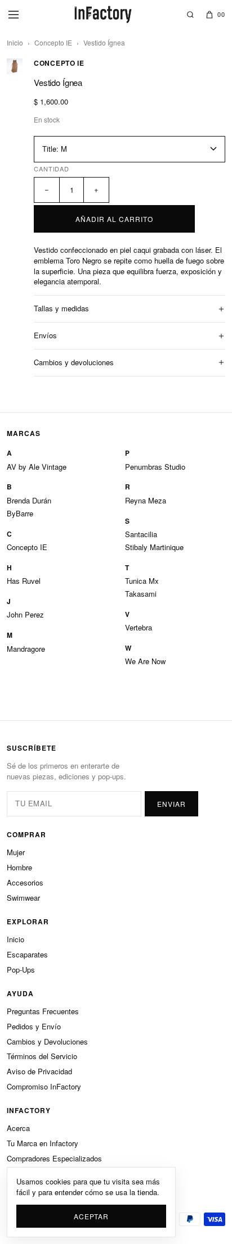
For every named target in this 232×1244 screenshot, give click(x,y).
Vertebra (138, 627)
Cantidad (51, 169)
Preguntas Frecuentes (43, 1011)
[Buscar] (190, 14)
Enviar (171, 804)
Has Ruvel (24, 580)
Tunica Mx (142, 580)
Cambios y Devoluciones (47, 1041)
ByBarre (20, 513)
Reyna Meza (145, 500)
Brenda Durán (29, 500)
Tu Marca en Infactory (42, 1143)
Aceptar (91, 1216)
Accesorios (25, 882)
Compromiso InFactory (44, 1086)
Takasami (141, 593)
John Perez (25, 614)
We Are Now (145, 661)
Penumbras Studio (155, 466)
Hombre (19, 867)
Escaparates (27, 954)
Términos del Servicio (42, 1056)
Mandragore (26, 648)
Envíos (45, 335)
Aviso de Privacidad (39, 1071)
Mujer (16, 852)
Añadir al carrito (114, 219)
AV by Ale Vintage (36, 466)
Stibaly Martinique (154, 547)
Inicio (15, 42)
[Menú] (13, 14)
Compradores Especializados (54, 1158)
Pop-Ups (21, 969)
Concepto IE (53, 42)
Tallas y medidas (61, 308)
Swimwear (23, 897)
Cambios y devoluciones (74, 362)
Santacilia (141, 534)
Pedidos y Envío (34, 1026)
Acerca (18, 1128)
